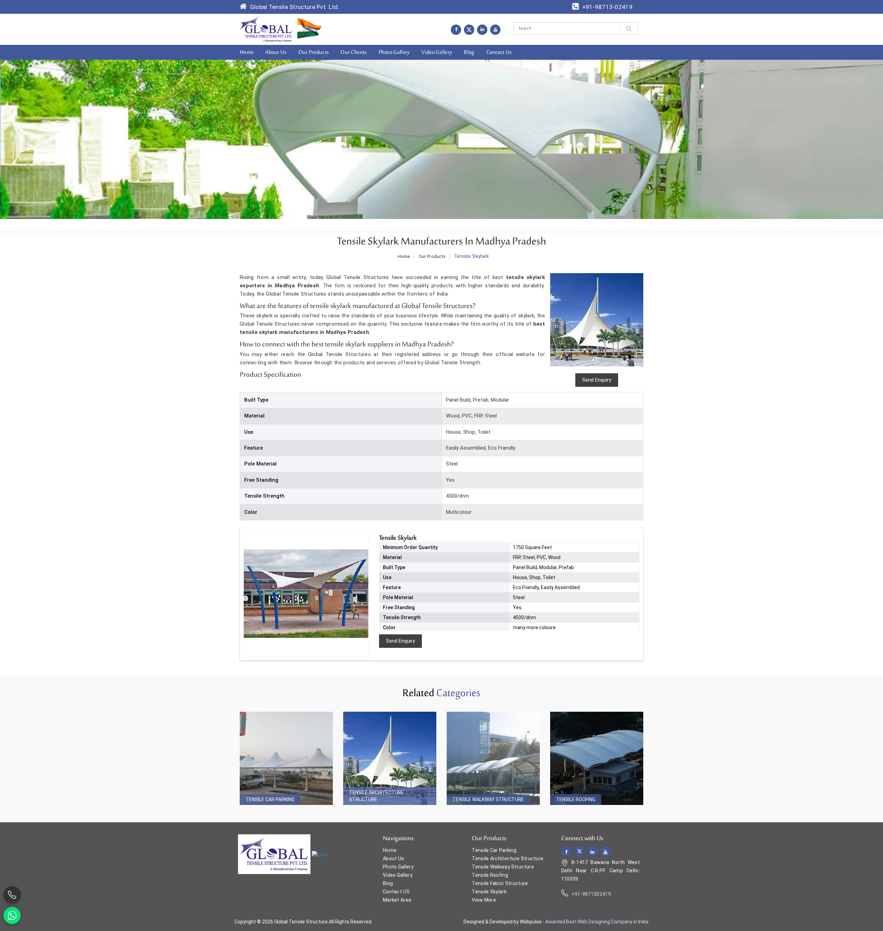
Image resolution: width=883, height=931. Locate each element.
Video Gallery (436, 52)
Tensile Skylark (489, 891)
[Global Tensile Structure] (266, 29)
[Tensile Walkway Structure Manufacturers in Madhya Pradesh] (493, 758)
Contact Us (499, 52)
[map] (319, 855)
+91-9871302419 (591, 894)
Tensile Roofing (575, 799)
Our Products (313, 52)
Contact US (396, 891)
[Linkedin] (482, 29)
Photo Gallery (394, 52)
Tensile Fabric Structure (500, 883)
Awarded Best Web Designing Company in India (596, 921)
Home (247, 52)
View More (484, 900)
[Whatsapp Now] (12, 915)
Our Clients (353, 52)
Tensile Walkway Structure (488, 799)
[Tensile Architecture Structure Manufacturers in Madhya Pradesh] (389, 758)
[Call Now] (12, 894)
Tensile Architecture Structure (376, 796)
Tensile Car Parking (270, 799)
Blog (469, 52)
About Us (275, 52)
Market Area (397, 900)
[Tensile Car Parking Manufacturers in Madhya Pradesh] (286, 758)
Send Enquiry (400, 641)
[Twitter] (469, 30)
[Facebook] (456, 29)
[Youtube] (495, 29)
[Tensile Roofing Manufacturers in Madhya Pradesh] (596, 758)
